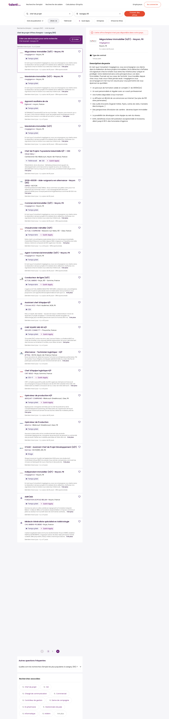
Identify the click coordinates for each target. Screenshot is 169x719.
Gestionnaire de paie (53, 707)
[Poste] (46, 14)
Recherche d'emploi (24, 28)
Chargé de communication (36, 693)
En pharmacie (30, 707)
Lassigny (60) (38, 28)
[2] (57, 651)
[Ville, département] (96, 14)
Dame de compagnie (60, 700)
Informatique (30, 713)
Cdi (47, 687)
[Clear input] (70, 14)
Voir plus (65, 67)
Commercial (61, 693)
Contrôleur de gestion (33, 700)
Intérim (47, 713)
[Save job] (79, 51)
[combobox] (48, 14)
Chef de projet (30, 687)
